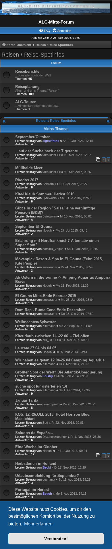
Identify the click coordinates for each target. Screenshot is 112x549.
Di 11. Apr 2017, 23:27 (72, 184)
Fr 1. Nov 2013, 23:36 (85, 436)
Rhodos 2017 (26, 180)
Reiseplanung (27, 86)
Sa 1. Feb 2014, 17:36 (74, 390)
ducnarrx (49, 479)
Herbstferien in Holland (35, 463)
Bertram (48, 184)
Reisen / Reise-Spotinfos (32, 54)
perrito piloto (51, 404)
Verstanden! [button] (56, 538)
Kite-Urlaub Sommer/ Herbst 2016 (44, 194)
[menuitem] (44, 30)
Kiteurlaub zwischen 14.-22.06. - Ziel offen (52, 336)
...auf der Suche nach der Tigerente (46, 151)
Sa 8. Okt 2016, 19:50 (75, 198)
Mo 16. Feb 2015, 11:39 (72, 285)
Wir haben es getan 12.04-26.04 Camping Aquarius (60, 360)
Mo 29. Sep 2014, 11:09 (75, 326)
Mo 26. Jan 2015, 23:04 (77, 299)
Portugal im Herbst (32, 490)
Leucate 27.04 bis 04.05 (35, 348)
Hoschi (47, 230)
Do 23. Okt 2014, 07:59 (77, 313)
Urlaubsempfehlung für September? (47, 475)
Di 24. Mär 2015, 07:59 (76, 267)
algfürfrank (51, 140)
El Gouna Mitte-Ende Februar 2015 (45, 296)
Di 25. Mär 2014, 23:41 (71, 352)
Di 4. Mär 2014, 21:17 (74, 364)
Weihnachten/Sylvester (35, 322)
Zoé (45, 422)
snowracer (50, 267)
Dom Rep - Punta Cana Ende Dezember (50, 310)
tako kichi (49, 155)
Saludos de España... (34, 433)
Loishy (48, 376)
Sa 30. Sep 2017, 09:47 (75, 172)
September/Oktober (32, 137)
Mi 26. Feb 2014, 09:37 (72, 376)
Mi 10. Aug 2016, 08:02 (76, 216)
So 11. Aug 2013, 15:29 (74, 479)
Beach (47, 493)
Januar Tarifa (26, 400)
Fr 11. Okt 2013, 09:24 (71, 450)
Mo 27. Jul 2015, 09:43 (71, 230)
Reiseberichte (27, 71)
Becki (47, 467)
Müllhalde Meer (29, 168)
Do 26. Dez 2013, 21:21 (79, 404)
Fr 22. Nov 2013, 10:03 (67, 422)
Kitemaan (49, 326)
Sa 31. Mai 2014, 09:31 (73, 340)
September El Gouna (33, 226)
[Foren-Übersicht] (56, 8)
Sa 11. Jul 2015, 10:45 (82, 249)
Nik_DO (48, 340)
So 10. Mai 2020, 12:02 (75, 155)
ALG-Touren (25, 102)
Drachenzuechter (55, 436)
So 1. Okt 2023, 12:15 (78, 140)
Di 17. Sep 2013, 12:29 (70, 467)
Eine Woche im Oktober (36, 447)
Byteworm (50, 198)
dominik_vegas (53, 249)
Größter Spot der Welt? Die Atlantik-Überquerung (58, 372)
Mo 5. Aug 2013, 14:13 (70, 493)
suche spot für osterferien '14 (41, 386)
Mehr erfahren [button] (38, 523)
